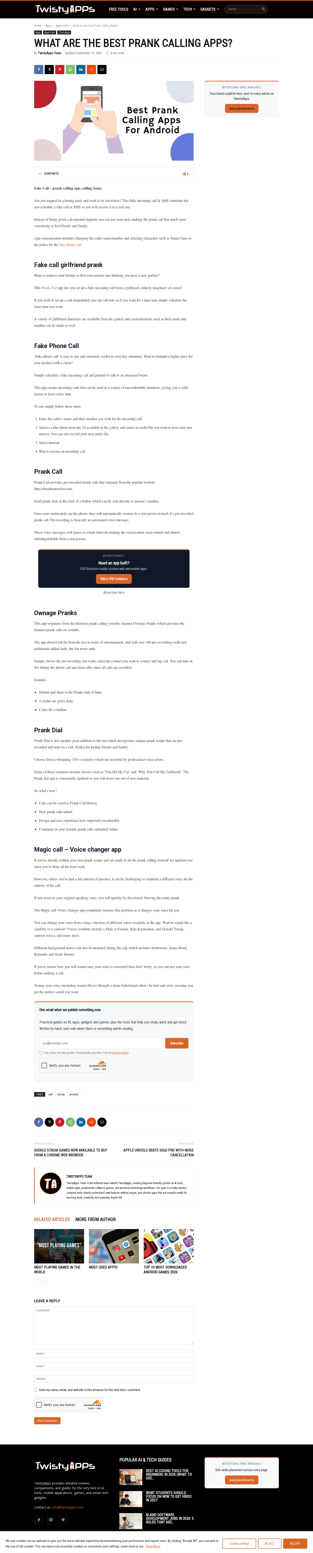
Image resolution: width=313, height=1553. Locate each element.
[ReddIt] (91, 69)
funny (61, 1094)
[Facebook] (38, 69)
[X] (49, 69)
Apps (150, 9)
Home (37, 25)
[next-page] (44, 1281)
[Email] (102, 69)
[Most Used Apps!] (114, 1246)
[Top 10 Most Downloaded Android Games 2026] (169, 1246)
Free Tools (118, 9)
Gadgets (207, 9)
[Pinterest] (59, 69)
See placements (241, 108)
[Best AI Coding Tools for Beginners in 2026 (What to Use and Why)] (130, 1477)
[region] (156, 1542)
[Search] (263, 9)
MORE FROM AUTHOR (95, 1219)
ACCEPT (295, 1543)
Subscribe (176, 1043)
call (50, 1094)
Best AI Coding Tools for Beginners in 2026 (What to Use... (169, 1474)
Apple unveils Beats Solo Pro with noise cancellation (159, 1152)
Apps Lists (62, 25)
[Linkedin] (80, 69)
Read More (153, 1546)
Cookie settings (239, 1543)
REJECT (270, 1543)
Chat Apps (64, 32)
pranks (74, 1094)
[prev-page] (37, 1281)
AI (135, 9)
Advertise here (113, 592)
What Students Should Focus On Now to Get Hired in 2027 (169, 1496)
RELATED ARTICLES (52, 1219)
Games (169, 9)
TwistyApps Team (49, 53)
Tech (187, 9)
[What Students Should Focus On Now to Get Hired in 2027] (130, 1499)
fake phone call (70, 244)
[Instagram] (50, 1520)
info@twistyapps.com (68, 1507)
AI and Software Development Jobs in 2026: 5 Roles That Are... (170, 1518)
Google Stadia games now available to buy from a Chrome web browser (70, 1152)
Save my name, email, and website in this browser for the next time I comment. (90, 1390)
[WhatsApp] (70, 69)
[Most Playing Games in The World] (59, 1246)
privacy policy (120, 1052)
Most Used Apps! (103, 1267)
